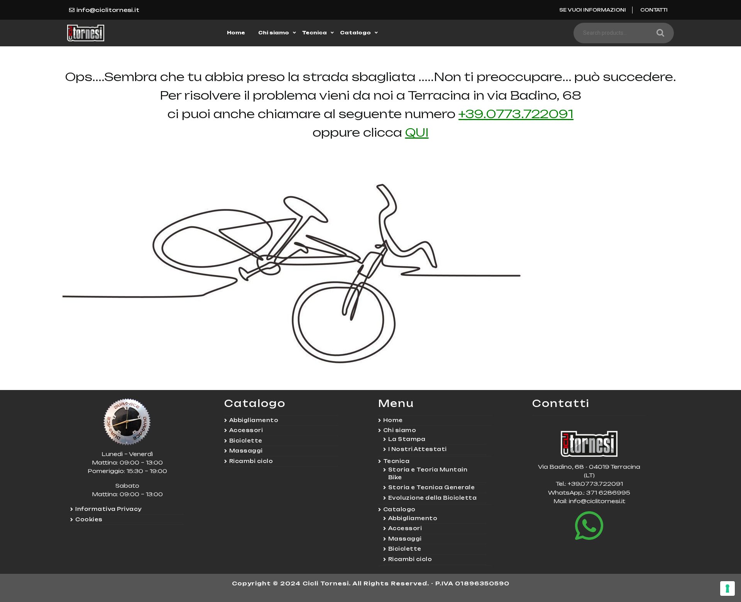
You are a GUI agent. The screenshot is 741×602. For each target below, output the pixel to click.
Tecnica (314, 33)
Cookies (89, 519)
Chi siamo (273, 33)
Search (658, 33)
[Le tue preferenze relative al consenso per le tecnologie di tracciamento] (727, 588)
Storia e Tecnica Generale (431, 487)
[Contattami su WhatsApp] (589, 525)
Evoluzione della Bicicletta (432, 498)
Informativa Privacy (108, 509)
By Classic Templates (371, 591)
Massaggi (246, 451)
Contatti (654, 10)
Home (236, 33)
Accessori (246, 430)
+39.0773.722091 (516, 114)
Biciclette (245, 441)
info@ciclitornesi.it (107, 10)
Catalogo (355, 33)
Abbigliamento (254, 420)
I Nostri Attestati (417, 449)
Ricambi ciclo (251, 461)
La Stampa (407, 439)
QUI (417, 132)
